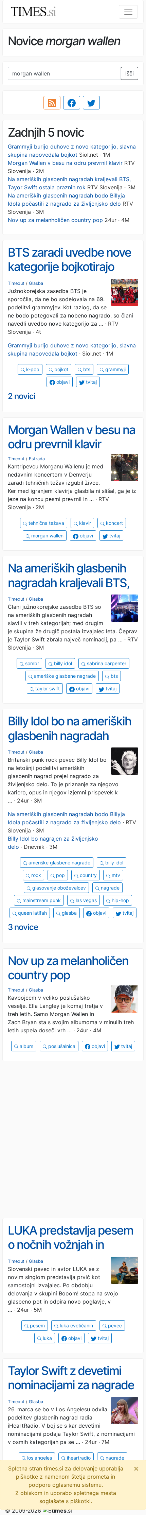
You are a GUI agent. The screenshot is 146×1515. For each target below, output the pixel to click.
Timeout (16, 283)
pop (60, 875)
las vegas (85, 900)
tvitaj (91, 382)
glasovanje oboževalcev (58, 888)
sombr (31, 663)
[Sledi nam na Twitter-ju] (91, 102)
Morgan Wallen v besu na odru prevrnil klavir (65, 162)
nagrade (109, 888)
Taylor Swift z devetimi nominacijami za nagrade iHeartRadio (71, 1385)
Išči (129, 73)
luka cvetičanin (75, 1325)
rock (35, 875)
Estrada (37, 458)
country (87, 875)
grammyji (115, 369)
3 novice (23, 927)
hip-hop (119, 900)
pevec (114, 1325)
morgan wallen (46, 535)
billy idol (62, 663)
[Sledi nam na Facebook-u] (71, 102)
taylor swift (47, 688)
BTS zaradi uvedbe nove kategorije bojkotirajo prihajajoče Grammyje (69, 266)
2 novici (21, 396)
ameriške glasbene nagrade (64, 676)
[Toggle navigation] (128, 12)
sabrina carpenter (106, 663)
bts (86, 369)
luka (46, 1338)
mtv (115, 875)
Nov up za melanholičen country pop (55, 220)
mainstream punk (41, 900)
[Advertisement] (73, 1140)
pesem (37, 1325)
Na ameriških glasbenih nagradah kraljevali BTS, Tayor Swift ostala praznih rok (73, 590)
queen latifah (32, 913)
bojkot (60, 369)
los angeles (39, 1458)
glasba (68, 913)
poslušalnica (61, 1046)
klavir (84, 523)
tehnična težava (45, 523)
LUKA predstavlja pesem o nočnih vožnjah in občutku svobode (70, 1244)
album (25, 1046)
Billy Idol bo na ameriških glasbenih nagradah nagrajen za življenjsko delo (69, 743)
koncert (114, 523)
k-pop (32, 369)
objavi (62, 382)
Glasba (36, 283)
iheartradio (78, 1458)
